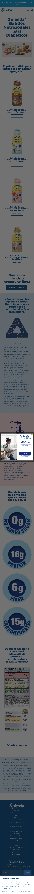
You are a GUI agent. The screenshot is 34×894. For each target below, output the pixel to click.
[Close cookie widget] (32, 878)
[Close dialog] (32, 434)
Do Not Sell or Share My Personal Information (16, 891)
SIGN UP (25, 453)
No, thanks (25, 458)
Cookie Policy (6, 888)
